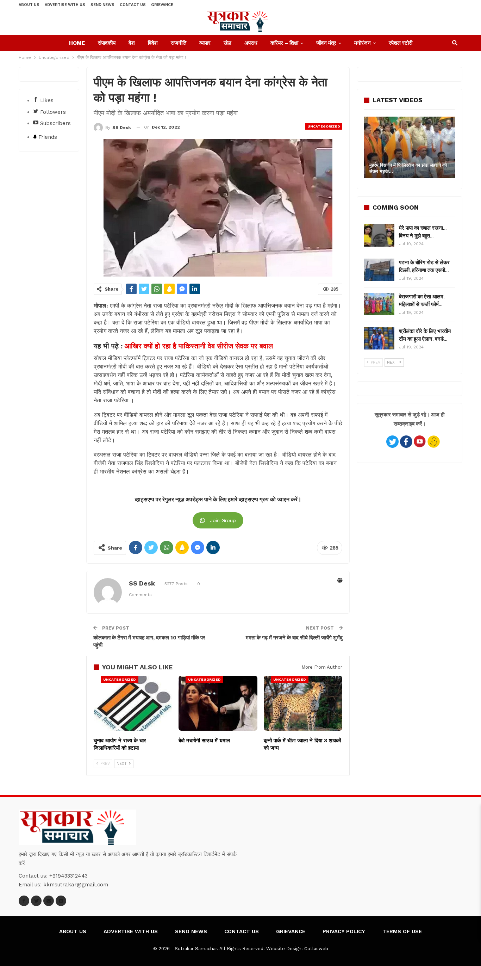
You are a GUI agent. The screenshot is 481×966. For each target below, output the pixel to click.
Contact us (133, 4)
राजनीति (178, 43)
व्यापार (205, 43)
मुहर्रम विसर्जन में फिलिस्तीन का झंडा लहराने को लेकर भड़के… (408, 168)
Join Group (223, 520)
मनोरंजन (362, 43)
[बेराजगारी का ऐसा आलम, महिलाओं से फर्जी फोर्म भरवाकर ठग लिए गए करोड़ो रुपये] (379, 304)
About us (29, 4)
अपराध (250, 43)
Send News (102, 4)
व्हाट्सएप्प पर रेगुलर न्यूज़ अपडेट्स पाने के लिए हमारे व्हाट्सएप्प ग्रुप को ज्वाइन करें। (218, 499)
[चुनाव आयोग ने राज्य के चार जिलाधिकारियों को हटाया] (133, 703)
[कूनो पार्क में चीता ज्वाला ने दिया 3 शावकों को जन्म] (303, 703)
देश (132, 43)
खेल (227, 43)
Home (77, 43)
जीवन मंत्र (326, 43)
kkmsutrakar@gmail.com (75, 884)
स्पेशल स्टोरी (400, 43)
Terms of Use (402, 931)
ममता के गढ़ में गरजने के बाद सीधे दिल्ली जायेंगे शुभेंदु (294, 637)
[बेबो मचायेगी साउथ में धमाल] (218, 703)
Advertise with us (65, 4)
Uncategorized (323, 126)
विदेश (153, 43)
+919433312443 (68, 876)
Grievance (162, 4)
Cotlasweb (316, 948)
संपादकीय (106, 43)
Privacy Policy (344, 931)
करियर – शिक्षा (284, 43)
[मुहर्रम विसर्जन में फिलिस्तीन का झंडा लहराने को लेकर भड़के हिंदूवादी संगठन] (409, 147)
